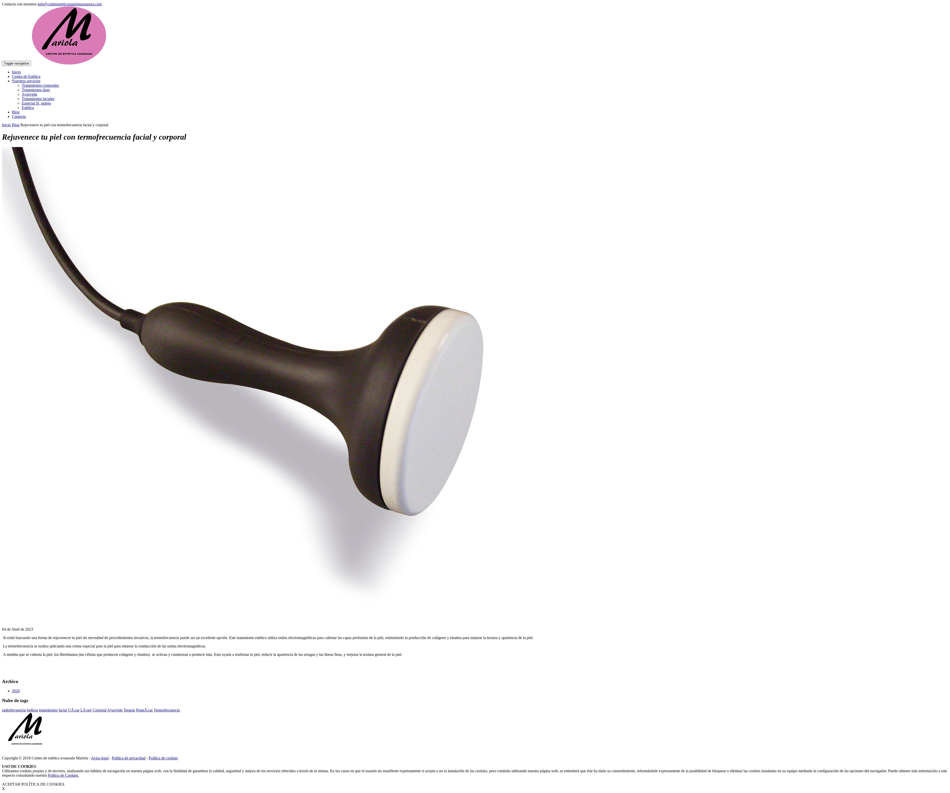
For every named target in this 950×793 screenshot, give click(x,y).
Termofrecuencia (167, 710)
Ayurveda (29, 94)
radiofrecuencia (14, 710)
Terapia (129, 710)
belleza (32, 710)
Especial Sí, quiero (36, 103)
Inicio (16, 72)
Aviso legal (100, 758)
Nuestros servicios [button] (26, 81)
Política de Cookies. (63, 775)
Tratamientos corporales (40, 85)
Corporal (99, 710)
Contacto (19, 116)
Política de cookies (163, 758)
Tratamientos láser (36, 90)
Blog (16, 112)
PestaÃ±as (144, 710)
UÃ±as (73, 710)
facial (63, 710)
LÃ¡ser (86, 710)
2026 (16, 691)
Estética (28, 108)
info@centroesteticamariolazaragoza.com (70, 4)
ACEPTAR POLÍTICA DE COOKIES (33, 784)
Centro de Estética (26, 76)
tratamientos (48, 710)
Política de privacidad (128, 758)
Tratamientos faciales (38, 99)
